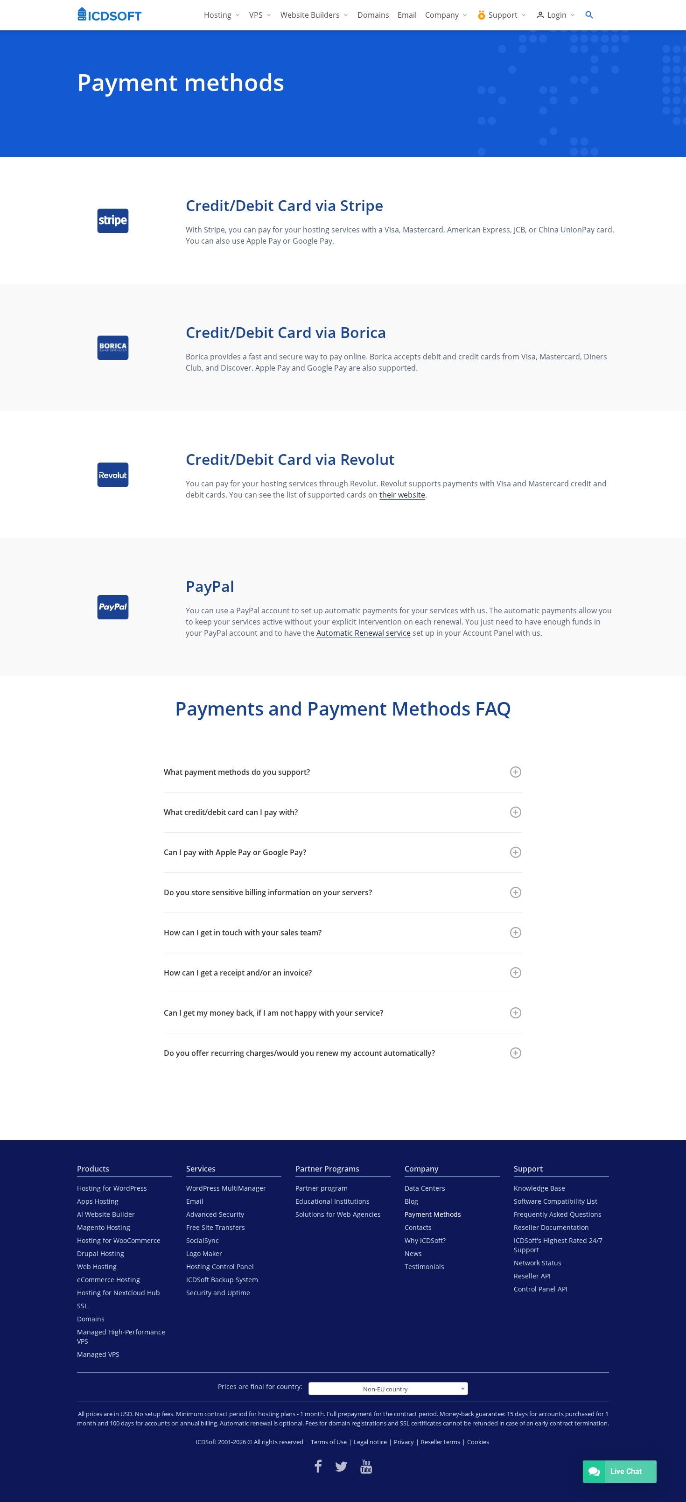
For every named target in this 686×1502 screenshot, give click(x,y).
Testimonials (424, 1266)
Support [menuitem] (503, 15)
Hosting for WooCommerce (119, 1240)
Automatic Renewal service (363, 633)
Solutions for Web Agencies (338, 1214)
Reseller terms (440, 1442)
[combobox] (388, 1388)
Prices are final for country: (260, 1386)
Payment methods (180, 82)
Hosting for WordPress (112, 1188)
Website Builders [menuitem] (310, 15)
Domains (91, 1318)
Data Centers (425, 1188)
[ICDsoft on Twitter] (341, 1467)
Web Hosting (97, 1266)
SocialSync (202, 1240)
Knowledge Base (539, 1188)
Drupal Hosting (100, 1253)
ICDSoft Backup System (222, 1279)
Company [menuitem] (442, 15)
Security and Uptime (218, 1292)
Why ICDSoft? (425, 1240)
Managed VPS (98, 1354)
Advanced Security (215, 1214)
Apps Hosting (98, 1201)
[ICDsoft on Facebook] (318, 1467)
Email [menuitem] (407, 15)
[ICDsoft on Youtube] (366, 1467)
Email (194, 1201)
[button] (343, 772)
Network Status (537, 1262)
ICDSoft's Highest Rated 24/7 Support (558, 1245)
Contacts (418, 1227)
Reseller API (532, 1275)
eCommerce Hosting (108, 1279)
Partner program (321, 1188)
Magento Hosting (103, 1227)
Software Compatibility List (555, 1201)
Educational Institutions (332, 1201)
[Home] (109, 15)
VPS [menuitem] (256, 15)
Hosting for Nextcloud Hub (118, 1292)
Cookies (478, 1442)
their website (402, 495)
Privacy (404, 1442)
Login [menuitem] (557, 15)
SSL (82, 1305)
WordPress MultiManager (226, 1188)
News (413, 1253)
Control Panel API (540, 1288)
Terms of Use (329, 1442)
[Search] (589, 15)
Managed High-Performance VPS (121, 1336)
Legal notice (370, 1442)
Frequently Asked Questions (558, 1214)
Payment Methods (433, 1214)
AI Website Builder (106, 1214)
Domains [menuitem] (373, 15)
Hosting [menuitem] (217, 15)
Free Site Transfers (215, 1227)
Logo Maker (204, 1253)
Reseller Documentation (551, 1227)
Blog (411, 1201)
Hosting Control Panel (220, 1266)
